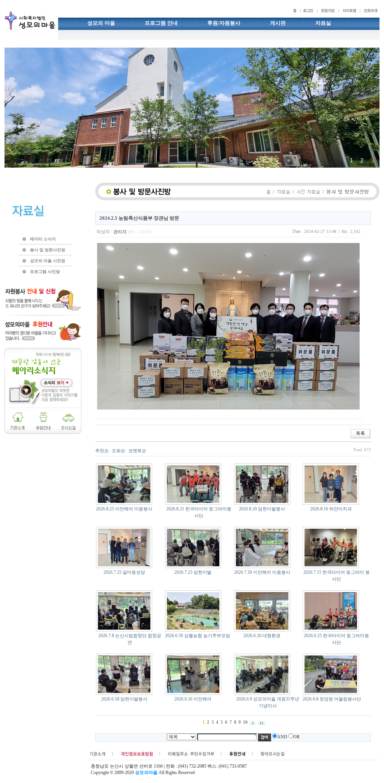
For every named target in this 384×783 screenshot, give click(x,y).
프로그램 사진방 (45, 271)
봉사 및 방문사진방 (47, 250)
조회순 (118, 450)
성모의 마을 (101, 23)
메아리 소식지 (43, 239)
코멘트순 (137, 450)
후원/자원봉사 (223, 23)
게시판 (278, 23)
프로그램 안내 (161, 23)
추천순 (102, 450)
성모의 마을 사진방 (47, 260)
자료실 (323, 23)
